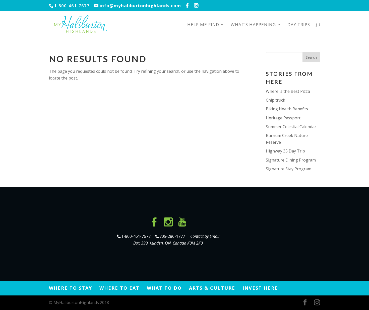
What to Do (164, 288)
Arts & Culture (212, 288)
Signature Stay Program (288, 169)
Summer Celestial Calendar (291, 126)
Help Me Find (203, 25)
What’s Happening (253, 25)
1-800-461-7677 (136, 236)
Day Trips (298, 25)
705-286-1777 (173, 236)
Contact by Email (204, 236)
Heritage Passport (283, 118)
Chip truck (275, 100)
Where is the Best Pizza (288, 91)
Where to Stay (70, 288)
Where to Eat (119, 288)
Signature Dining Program (291, 160)
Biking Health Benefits (287, 109)
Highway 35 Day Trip (285, 151)
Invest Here (260, 288)
